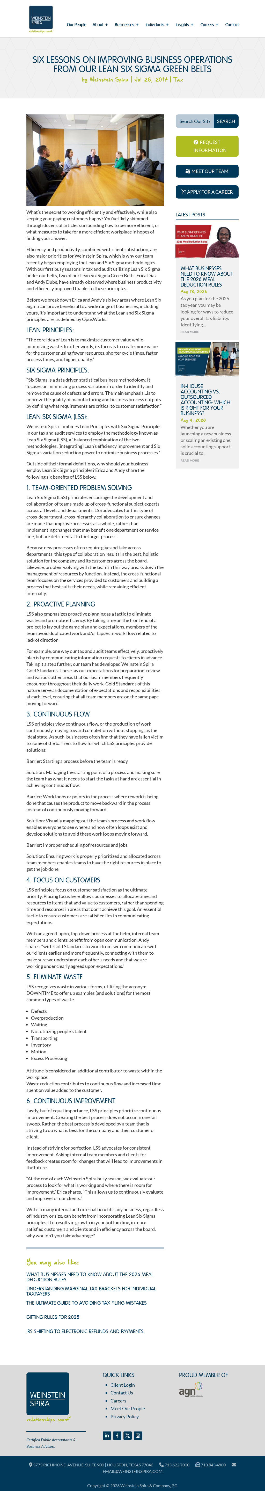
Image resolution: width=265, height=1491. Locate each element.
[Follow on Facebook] (117, 1435)
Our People (76, 25)
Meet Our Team (210, 171)
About (98, 25)
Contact (232, 25)
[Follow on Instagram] (138, 1435)
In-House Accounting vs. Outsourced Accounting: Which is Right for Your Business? (205, 400)
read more (190, 332)
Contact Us (122, 1392)
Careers (207, 25)
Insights (182, 25)
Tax (178, 80)
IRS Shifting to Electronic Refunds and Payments (85, 1331)
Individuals (155, 25)
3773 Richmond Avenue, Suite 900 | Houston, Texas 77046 (92, 1464)
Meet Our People (128, 1408)
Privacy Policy (125, 1416)
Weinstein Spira (109, 80)
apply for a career (210, 192)
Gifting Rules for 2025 (52, 1317)
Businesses (124, 25)
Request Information (210, 146)
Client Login (123, 1385)
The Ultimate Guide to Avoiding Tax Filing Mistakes (86, 1303)
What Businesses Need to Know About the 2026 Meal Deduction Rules (207, 277)
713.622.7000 (176, 1464)
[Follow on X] (127, 1435)
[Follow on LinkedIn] (107, 1435)
